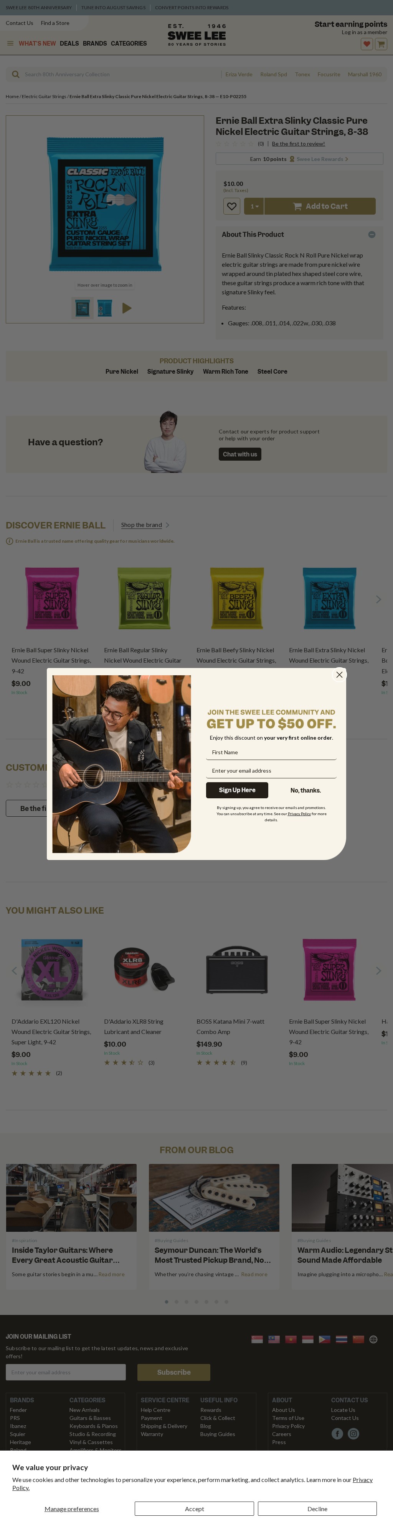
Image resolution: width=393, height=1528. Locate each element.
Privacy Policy (299, 813)
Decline (317, 1508)
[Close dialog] (339, 674)
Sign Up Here (237, 790)
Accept (194, 1508)
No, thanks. (306, 790)
